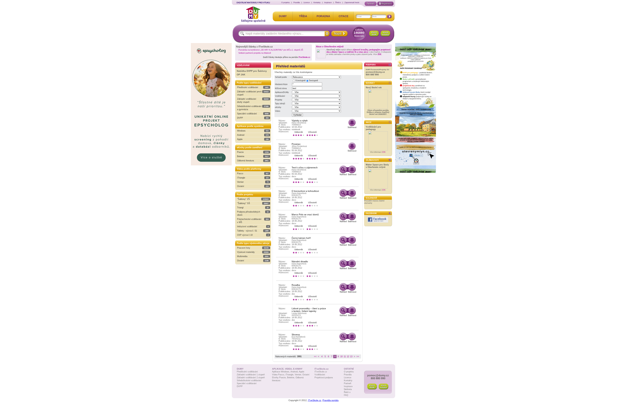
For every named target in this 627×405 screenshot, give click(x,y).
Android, (294, 371)
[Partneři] (370, 3)
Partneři (347, 383)
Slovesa (296, 334)
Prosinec (296, 144)
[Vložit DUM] (374, 34)
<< (315, 356)
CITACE (343, 16)
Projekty (278, 100)
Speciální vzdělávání (247, 383)
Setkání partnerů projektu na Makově (254, 53)
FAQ (346, 395)
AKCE (368, 122)
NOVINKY (370, 83)
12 (348, 356)
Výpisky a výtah (300, 120)
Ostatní (305, 374)
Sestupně (313, 80)
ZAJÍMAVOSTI (372, 160)
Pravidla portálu (330, 400)
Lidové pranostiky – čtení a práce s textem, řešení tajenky (309, 309)
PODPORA (371, 65)
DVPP (240, 386)
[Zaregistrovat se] (385, 3)
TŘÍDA (303, 16)
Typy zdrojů (280, 104)
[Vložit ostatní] (385, 34)
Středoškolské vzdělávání (249, 380)
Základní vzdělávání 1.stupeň (251, 374)
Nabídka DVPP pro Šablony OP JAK (252, 73)
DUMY (283, 16)
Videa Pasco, (278, 374)
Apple (301, 371)
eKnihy (278, 107)
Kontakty (317, 2)
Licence (307, 2)
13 (351, 356)
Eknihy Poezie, (279, 377)
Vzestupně (300, 80)
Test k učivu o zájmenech (305, 167)
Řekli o (338, 2)
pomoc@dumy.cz (375, 72)
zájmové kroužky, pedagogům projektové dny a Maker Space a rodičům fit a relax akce (358, 51)
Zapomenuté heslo (352, 2)
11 (345, 356)
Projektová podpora (323, 377)
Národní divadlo (300, 261)
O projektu (285, 2)
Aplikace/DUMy (282, 92)
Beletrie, (291, 377)
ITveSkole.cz (304, 57)
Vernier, (298, 374)
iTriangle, (290, 374)
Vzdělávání (280, 96)
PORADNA (323, 16)
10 (341, 356)
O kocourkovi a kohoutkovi (305, 191)
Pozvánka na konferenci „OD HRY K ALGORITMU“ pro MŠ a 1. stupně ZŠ (270, 50)
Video (277, 111)
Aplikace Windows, (281, 371)
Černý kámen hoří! (301, 238)
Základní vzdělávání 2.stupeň (251, 377)
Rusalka (296, 285)
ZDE (379, 54)
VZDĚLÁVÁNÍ (243, 65)
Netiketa (348, 389)
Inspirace (328, 2)
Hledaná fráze (281, 84)
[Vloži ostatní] (383, 387)
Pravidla (296, 2)
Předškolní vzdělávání (247, 371)
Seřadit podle (281, 77)
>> (357, 356)
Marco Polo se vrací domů (305, 214)
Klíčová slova (281, 88)
